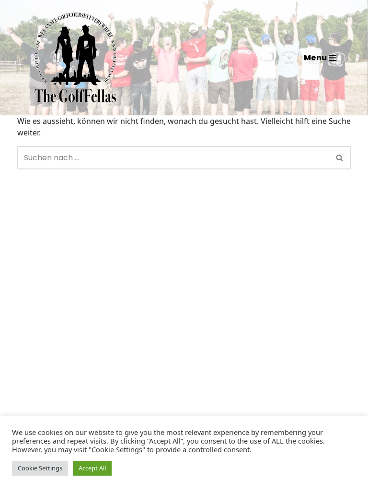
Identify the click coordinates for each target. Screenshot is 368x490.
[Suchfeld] (340, 157)
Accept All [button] (92, 468)
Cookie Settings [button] (40, 468)
